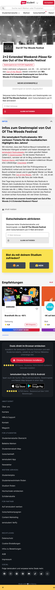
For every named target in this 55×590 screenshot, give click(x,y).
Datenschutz (7, 538)
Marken (26, 13)
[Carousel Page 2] (12, 335)
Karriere (5, 412)
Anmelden (48, 2)
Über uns (6, 406)
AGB (4, 554)
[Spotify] (16, 573)
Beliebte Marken (9, 443)
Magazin (5, 428)
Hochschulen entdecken (12, 491)
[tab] (27, 160)
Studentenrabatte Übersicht (14, 438)
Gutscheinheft (39, 13)
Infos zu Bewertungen (11, 549)
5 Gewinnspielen (15, 155)
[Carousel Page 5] (31, 335)
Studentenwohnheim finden (14, 480)
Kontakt (5, 422)
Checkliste (21, 163)
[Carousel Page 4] (24, 335)
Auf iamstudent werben (12, 506)
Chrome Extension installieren (29, 360)
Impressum (7, 559)
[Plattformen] (37, 3)
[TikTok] (35, 573)
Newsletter (6, 464)
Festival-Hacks (8, 160)
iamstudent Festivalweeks (21, 137)
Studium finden (8, 486)
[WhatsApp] (47, 573)
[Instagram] (10, 573)
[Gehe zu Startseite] (27, 3)
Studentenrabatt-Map (11, 449)
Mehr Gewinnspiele (27, 83)
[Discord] (29, 573)
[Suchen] (3, 8)
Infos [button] (4, 121)
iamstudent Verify (9, 522)
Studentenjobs (8, 475)
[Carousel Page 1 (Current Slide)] (5, 335)
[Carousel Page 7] (43, 335)
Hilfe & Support (8, 417)
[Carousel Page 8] (49, 335)
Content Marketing (10, 517)
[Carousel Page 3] (18, 335)
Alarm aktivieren (27, 111)
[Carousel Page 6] (37, 335)
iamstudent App (9, 459)
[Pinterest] (22, 573)
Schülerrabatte (8, 496)
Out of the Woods (14, 71)
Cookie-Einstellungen (11, 543)
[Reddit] (41, 573)
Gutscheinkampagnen (11, 512)
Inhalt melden (10, 209)
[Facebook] (4, 573)
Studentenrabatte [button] (10, 13)
